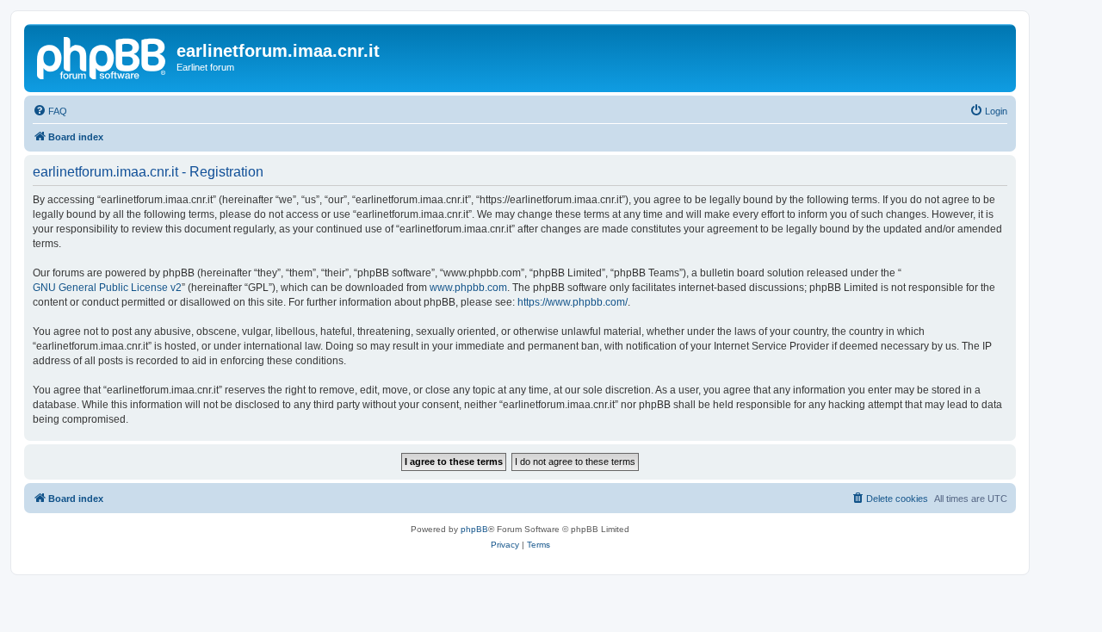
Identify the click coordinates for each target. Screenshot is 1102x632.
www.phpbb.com (468, 288)
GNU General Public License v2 (107, 288)
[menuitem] (50, 111)
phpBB (474, 529)
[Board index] (102, 56)
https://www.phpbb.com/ (572, 302)
